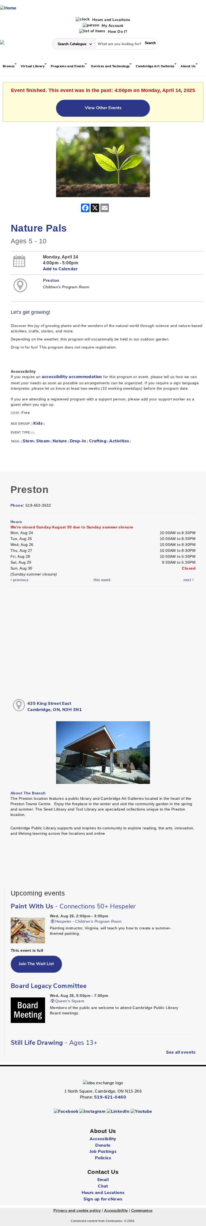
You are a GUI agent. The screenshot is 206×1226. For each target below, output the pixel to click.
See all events (181, 1052)
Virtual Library (33, 66)
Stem (28, 441)
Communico (142, 1211)
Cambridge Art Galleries (155, 66)
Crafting (97, 441)
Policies (103, 1158)
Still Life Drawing (54, 1043)
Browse (9, 66)
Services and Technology (111, 66)
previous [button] (20, 580)
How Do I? (116, 32)
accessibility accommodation (72, 377)
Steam (43, 441)
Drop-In (78, 441)
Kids (38, 423)
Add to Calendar (60, 269)
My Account (112, 26)
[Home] (8, 8)
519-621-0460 (110, 1097)
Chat (103, 1186)
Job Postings (103, 1152)
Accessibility (103, 1139)
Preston (51, 281)
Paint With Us (73, 907)
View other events (103, 108)
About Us (189, 66)
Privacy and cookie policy (77, 1211)
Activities (119, 441)
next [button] (187, 580)
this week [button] (102, 580)
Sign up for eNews (102, 1199)
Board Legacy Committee (48, 986)
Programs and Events (68, 66)
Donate (103, 1145)
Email (103, 1180)
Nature (60, 441)
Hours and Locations (110, 20)
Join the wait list (36, 964)
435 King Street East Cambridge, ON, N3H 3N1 (54, 707)
